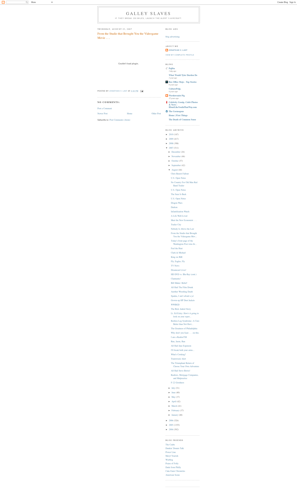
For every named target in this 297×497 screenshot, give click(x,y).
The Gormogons (176, 111)
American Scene (173, 474)
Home (129, 113)
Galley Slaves (148, 13)
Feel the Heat (177, 248)
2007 (171, 147)
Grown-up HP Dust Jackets (183, 300)
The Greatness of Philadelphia (184, 328)
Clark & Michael (178, 252)
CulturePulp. (175, 88)
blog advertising (173, 36)
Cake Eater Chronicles (175, 470)
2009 (171, 138)
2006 (171, 420)
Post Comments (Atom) (120, 119)
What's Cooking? (178, 354)
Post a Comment (104, 108)
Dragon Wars (176, 202)
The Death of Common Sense (182, 119)
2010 (171, 134)
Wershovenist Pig (177, 95)
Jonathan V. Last (178, 50)
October (175, 160)
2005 (171, 424)
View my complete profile (180, 55)
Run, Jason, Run (178, 341)
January (175, 414)
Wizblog (169, 459)
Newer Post (102, 113)
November (176, 156)
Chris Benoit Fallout (180, 173)
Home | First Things (178, 115)
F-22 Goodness (177, 382)
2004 (171, 429)
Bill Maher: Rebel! (179, 282)
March (175, 405)
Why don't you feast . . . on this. (185, 332)
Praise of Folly (172, 463)
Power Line (171, 452)
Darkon (174, 207)
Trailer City (176, 224)
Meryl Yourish (172, 455)
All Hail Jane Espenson (181, 345)
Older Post (156, 113)
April (174, 401)
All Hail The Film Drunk (182, 287)
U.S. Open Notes (178, 177)
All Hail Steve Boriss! (180, 370)
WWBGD (175, 304)
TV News (175, 265)
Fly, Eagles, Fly (178, 261)
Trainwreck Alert (178, 358)
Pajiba (172, 68)
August (175, 169)
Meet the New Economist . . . (184, 220)
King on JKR (176, 256)
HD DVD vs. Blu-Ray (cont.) (184, 274)
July (174, 387)
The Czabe (170, 444)
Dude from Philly (173, 467)
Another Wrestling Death (182, 291)
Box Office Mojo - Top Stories (182, 82)
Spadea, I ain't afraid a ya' (182, 295)
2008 (171, 143)
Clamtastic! (176, 278)
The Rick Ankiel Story (181, 308)
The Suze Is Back (178, 194)
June (174, 392)
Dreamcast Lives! (178, 269)
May (174, 396)
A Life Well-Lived (179, 215)
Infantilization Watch (180, 211)
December (176, 151)
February (176, 410)
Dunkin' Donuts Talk (175, 448)
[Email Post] (142, 91)
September (176, 165)
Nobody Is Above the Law (182, 228)
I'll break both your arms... (182, 350)
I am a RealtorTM (179, 337)
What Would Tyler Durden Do (183, 75)
